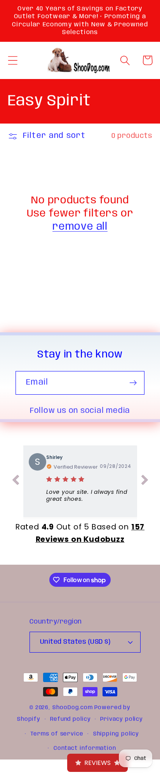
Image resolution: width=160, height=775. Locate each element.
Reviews (97, 762)
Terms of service (56, 734)
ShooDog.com (72, 707)
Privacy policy (121, 719)
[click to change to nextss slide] (145, 481)
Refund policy (70, 719)
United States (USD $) (75, 642)
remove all (80, 227)
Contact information (85, 748)
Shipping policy (116, 734)
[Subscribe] (133, 383)
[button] (13, 60)
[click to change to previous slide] (15, 481)
